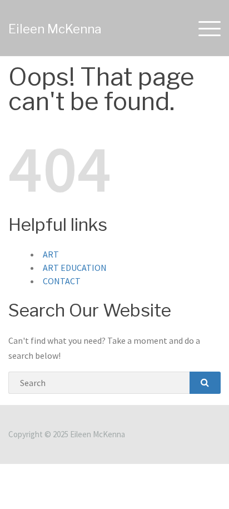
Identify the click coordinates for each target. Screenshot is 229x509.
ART (51, 254)
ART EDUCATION (75, 267)
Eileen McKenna (54, 29)
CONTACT (62, 280)
